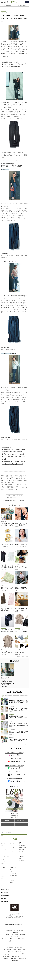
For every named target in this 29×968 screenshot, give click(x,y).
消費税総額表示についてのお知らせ (14, 924)
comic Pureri (6, 956)
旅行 (2, 876)
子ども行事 (21, 856)
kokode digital (14, 960)
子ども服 (21, 851)
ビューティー (13, 843)
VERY (14, 949)
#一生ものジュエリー (7, 5)
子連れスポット (22, 847)
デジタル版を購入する (20, 820)
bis (12, 951)
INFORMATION (14, 932)
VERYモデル (13, 878)
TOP (2, 832)
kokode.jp (5, 958)
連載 (11, 871)
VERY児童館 (22, 845)
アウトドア (4, 874)
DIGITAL (16, 930)
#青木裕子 (14, 495)
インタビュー (13, 873)
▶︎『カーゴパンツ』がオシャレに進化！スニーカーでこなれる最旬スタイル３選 (14, 456)
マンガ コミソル (15, 956)
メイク (11, 845)
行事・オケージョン (5, 857)
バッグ (3, 847)
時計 (2, 863)
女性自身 (7, 954)
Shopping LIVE (5, 895)
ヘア (11, 849)
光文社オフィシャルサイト (14, 941)
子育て (20, 843)
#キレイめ (20, 495)
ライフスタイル (5, 867)
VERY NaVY (4, 898)
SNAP (3, 859)
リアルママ (21, 860)
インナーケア (13, 854)
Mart (24, 949)
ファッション (7, 832)
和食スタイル (18, 951)
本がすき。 (23, 956)
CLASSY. (9, 949)
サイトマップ (14, 936)
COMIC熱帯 (21, 954)
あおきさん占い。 (5, 889)
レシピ (3, 870)
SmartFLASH (14, 954)
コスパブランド (5, 854)
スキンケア (12, 847)
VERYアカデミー (14, 875)
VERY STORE (4, 892)
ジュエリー (4, 849)
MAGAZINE (9, 930)
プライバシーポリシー (20, 934)
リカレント (12, 880)
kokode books (22, 958)
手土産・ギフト (5, 881)
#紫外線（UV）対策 (22, 5)
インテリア (4, 872)
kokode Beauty (13, 958)
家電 (2, 885)
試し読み (7, 824)
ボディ (11, 851)
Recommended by (20, 656)
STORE (21, 930)
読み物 (11, 882)
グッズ (20, 854)
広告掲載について (6, 938)
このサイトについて (8, 934)
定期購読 (20, 824)
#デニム (8, 495)
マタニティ (4, 861)
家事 (2, 878)
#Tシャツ (15, 5)
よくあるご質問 (16, 938)
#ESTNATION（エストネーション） (14, 497)
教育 (20, 858)
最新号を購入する (7, 820)
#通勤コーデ (23, 500)
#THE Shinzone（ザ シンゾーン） (11, 500)
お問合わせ (24, 938)
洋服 (2, 851)
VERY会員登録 (4, 901)
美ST (9, 951)
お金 (2, 883)
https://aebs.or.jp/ (17, 917)
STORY (19, 949)
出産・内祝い (22, 849)
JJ (4, 949)
